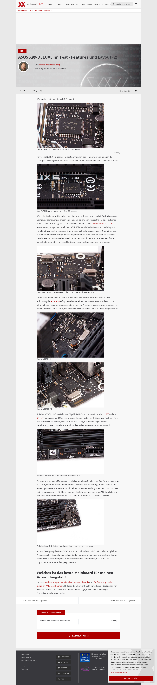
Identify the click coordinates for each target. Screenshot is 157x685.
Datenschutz (26, 657)
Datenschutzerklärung (119, 672)
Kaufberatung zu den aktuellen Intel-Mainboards (66, 582)
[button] (54, 4)
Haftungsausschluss (29, 660)
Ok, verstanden (131, 678)
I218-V (106, 414)
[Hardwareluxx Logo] (30, 4)
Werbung (24, 669)
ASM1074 (55, 301)
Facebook (65, 657)
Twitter (64, 668)
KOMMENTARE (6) (80, 635)
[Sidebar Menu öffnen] (136, 4)
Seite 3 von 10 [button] (125, 91)
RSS (62, 679)
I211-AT (40, 418)
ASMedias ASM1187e (102, 223)
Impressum (25, 654)
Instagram (65, 673)
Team (23, 666)
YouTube (64, 662)
